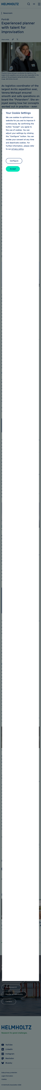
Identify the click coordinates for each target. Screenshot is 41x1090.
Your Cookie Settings (18, 113)
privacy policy (18, 149)
